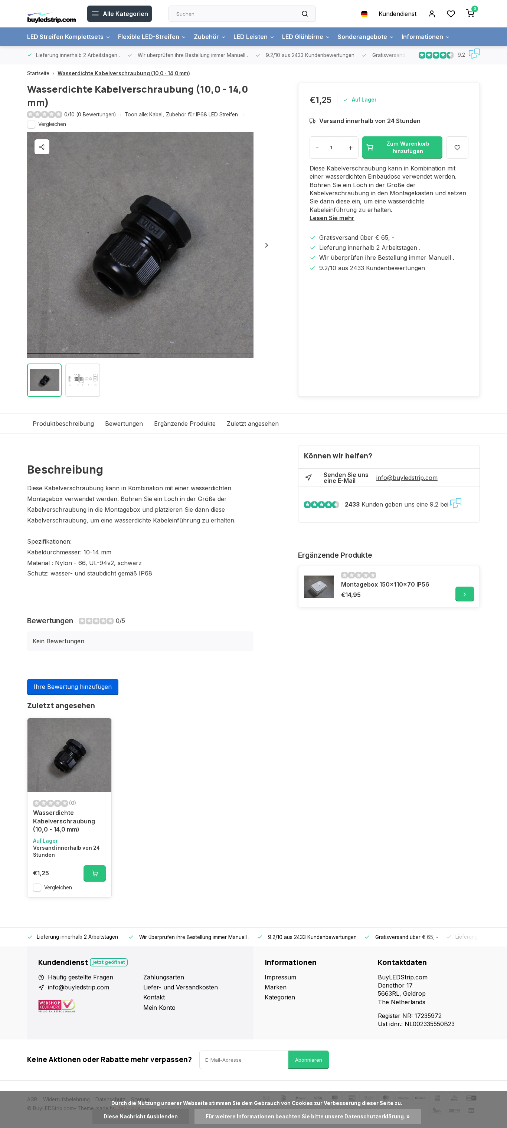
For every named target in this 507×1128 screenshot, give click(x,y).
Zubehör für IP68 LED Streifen (202, 114)
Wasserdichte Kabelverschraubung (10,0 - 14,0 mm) (124, 73)
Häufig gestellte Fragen (80, 977)
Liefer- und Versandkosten (180, 987)
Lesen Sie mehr (332, 218)
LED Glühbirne (302, 36)
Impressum (280, 977)
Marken (276, 987)
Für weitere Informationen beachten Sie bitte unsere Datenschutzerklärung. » (308, 1116)
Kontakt (154, 997)
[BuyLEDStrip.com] (51, 14)
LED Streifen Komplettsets (65, 36)
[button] (266, 245)
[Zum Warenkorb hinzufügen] (95, 873)
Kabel (156, 114)
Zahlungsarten (163, 977)
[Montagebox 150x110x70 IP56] (319, 586)
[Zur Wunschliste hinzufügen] (100, 729)
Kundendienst (397, 13)
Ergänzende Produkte (185, 423)
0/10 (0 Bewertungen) (90, 114)
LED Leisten (250, 36)
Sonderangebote (362, 36)
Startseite (38, 73)
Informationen (422, 36)
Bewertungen (124, 423)
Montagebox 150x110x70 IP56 (385, 584)
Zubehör (206, 36)
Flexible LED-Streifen (148, 36)
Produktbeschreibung (63, 423)
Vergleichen (52, 124)
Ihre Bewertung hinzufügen (73, 686)
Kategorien (280, 997)
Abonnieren (308, 1060)
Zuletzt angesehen (253, 423)
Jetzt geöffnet (108, 962)
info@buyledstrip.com (407, 477)
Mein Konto (159, 1007)
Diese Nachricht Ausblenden (141, 1116)
